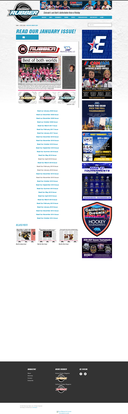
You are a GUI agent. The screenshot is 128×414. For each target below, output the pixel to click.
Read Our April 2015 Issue (47, 196)
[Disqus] (47, 276)
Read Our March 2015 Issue (47, 199)
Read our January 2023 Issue (47, 111)
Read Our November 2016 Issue (47, 140)
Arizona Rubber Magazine (62, 373)
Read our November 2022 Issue (47, 118)
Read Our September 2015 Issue (47, 185)
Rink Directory (93, 17)
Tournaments (58, 17)
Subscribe (30, 380)
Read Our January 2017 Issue (47, 133)
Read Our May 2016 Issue (47, 155)
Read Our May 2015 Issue (47, 192)
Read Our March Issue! (42, 244)
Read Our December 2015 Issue (47, 174)
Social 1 (85, 374)
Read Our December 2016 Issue (47, 137)
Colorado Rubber (23, 12)
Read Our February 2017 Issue (47, 129)
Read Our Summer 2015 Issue (47, 188)
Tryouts (73, 17)
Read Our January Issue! (21, 244)
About (29, 373)
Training (66, 17)
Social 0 (81, 374)
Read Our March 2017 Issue (47, 126)
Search (92, 24)
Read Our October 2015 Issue (47, 181)
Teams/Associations (82, 17)
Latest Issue (22, 25)
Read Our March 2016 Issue (47, 162)
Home (17, 25)
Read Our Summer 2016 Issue (47, 151)
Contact (30, 378)
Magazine (44, 17)
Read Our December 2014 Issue (47, 211)
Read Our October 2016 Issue (47, 144)
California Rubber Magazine (63, 384)
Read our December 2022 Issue (47, 114)
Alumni (101, 17)
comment (23, 37)
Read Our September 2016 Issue (47, 148)
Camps (50, 17)
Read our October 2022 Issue (47, 122)
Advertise (30, 375)
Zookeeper (35, 407)
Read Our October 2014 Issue (47, 218)
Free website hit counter (64, 413)
